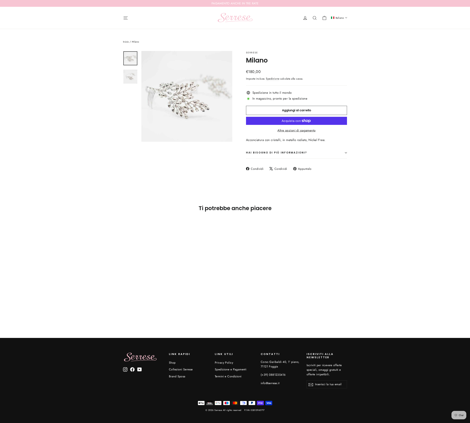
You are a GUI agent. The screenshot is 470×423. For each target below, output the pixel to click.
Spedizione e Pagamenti (230, 369)
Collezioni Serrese (181, 369)
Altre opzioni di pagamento (296, 130)
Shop (172, 362)
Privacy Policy (224, 362)
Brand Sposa (177, 376)
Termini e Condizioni (228, 376)
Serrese (252, 52)
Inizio (126, 41)
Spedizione (272, 78)
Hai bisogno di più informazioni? (276, 152)
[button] (339, 17)
